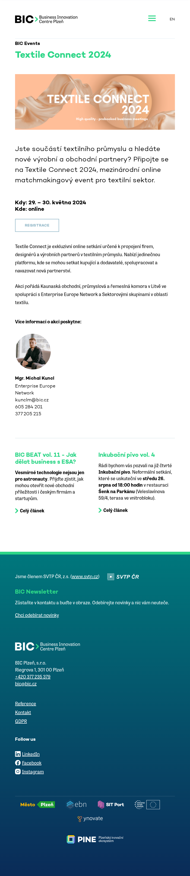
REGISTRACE (37, 225)
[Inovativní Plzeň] (95, 839)
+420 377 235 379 (33, 677)
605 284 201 (29, 407)
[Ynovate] (91, 819)
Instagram (33, 772)
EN (172, 19)
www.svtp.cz (85, 577)
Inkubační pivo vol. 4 (126, 454)
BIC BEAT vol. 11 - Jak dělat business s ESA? (45, 458)
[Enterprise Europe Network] (148, 804)
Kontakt (23, 712)
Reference (25, 704)
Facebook (31, 763)
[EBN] (77, 805)
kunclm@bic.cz (32, 400)
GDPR (21, 721)
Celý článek (32, 511)
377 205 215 (28, 414)
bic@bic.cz (26, 684)
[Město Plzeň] (39, 804)
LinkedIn (31, 754)
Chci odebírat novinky (37, 615)
